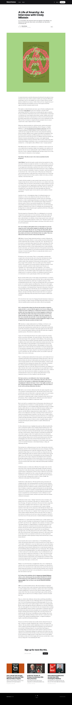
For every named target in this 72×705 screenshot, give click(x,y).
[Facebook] (37, 695)
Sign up (37, 697)
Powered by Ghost (62, 696)
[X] (35, 695)
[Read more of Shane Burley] (19, 26)
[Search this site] (54, 2)
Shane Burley (24, 26)
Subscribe (62, 2)
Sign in (57, 2)
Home (19, 2)
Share (52, 26)
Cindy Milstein (27, 110)
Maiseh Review (11, 2)
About (23, 2)
